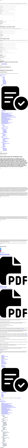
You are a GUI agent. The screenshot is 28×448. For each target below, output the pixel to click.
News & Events (3, 360)
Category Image (6, 126)
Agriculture (4, 134)
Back (4, 418)
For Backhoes (4, 130)
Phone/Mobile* (2, 47)
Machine (2, 128)
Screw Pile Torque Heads (11, 115)
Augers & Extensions (9, 405)
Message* (1, 20)
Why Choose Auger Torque (6, 138)
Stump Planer (6, 121)
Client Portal (4, 146)
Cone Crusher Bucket (9, 119)
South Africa (4, 82)
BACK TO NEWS (2, 252)
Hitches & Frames (8, 114)
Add (1, 85)
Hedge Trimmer (7, 409)
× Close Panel (1, 447)
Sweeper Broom (8, 123)
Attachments (2, 355)
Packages (2, 127)
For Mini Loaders (5, 132)
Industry (2, 133)
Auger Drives (6, 113)
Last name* (1, 7)
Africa (3, 77)
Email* (1, 8)
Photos (3, 144)
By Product (2, 112)
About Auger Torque (5, 431)
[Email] (14, 251)
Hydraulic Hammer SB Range (12, 407)
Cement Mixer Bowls (9, 122)
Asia (3, 78)
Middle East (4, 80)
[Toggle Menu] (0, 399)
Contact (2, 147)
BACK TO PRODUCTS (4, 64)
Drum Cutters (6, 120)
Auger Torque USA (3, 401)
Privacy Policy (3, 362)
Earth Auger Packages (9, 403)
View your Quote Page (4, 63)
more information (2, 74)
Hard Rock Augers (8, 116)
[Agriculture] (3, 55)
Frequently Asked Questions (6, 143)
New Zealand (4, 81)
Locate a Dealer (5, 149)
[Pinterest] (14, 250)
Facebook (2, 394)
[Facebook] (14, 249)
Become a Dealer (5, 150)
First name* (1, 43)
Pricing (2, 136)
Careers (4, 140)
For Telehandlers (5, 131)
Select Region (3, 76)
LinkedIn (2, 396)
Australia (4, 79)
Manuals (4, 440)
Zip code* (1, 12)
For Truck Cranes (5, 424)
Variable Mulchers (8, 118)
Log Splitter (6, 411)
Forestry (4, 135)
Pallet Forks (6, 413)
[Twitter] (14, 248)
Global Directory (3, 366)
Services (4, 139)
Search (2, 84)
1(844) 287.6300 (3, 367)
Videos (4, 145)
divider (4, 125)
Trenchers (5, 117)
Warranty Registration (5, 141)
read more (23, 328)
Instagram (2, 395)
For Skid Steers (4, 129)
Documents (4, 438)
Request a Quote (5, 148)
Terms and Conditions (4, 363)
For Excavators (4, 422)
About (2, 137)
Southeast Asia (4, 83)
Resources (2, 142)
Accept (5, 74)
